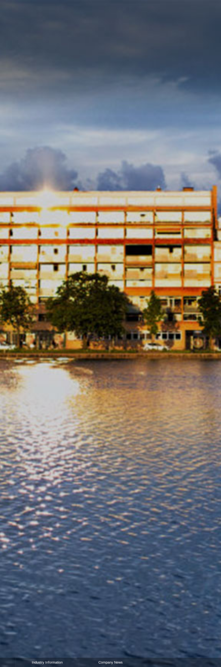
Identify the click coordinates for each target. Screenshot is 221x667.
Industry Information (47, 662)
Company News (110, 662)
